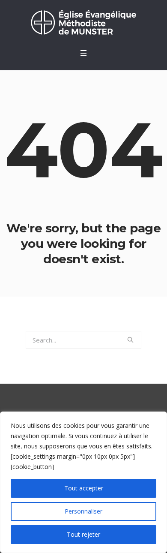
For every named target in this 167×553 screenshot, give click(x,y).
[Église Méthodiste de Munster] (83, 22)
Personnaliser (83, 511)
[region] (83, 482)
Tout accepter (83, 488)
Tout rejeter (83, 534)
